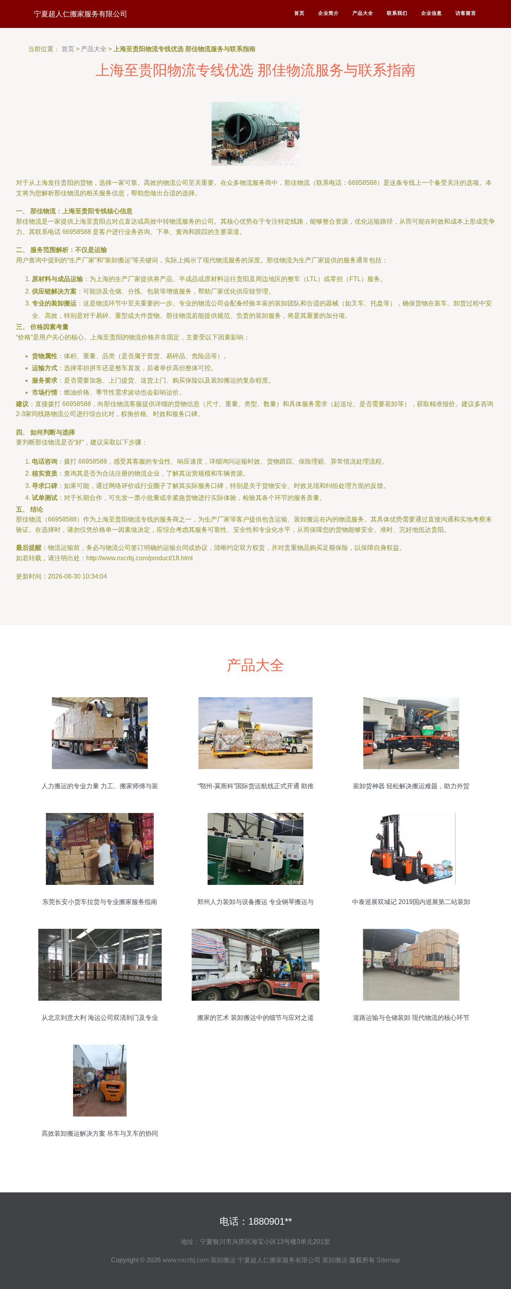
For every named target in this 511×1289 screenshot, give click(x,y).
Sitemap (388, 1260)
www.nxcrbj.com (185, 1260)
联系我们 (397, 13)
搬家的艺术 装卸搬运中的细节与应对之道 (255, 1017)
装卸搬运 (223, 1260)
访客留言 (466, 13)
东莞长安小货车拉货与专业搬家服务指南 (99, 901)
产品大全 (363, 13)
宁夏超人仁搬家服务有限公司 (80, 14)
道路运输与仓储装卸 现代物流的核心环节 (411, 1017)
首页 (299, 13)
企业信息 (431, 13)
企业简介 (328, 13)
